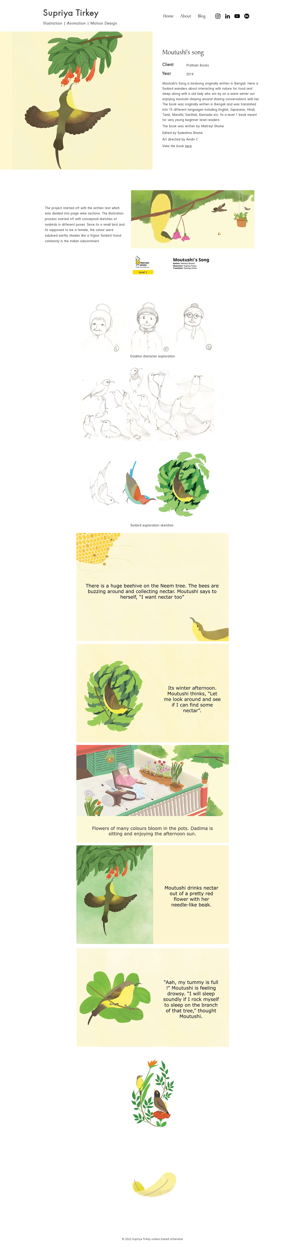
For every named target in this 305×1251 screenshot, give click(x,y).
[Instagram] (218, 16)
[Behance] (246, 16)
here (188, 146)
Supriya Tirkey (71, 12)
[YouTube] (237, 16)
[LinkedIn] (227, 16)
